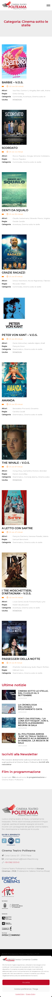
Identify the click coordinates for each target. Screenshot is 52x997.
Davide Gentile (19, 221)
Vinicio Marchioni (20, 281)
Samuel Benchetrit (20, 539)
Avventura (27, 97)
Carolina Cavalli (19, 412)
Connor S (25, 90)
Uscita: (5, 100)
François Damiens (20, 536)
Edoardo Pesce (36, 218)
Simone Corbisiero (41, 156)
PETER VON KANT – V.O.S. (19, 335)
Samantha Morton (31, 471)
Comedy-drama (30, 477)
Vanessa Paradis (35, 536)
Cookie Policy (20, 994)
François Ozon (19, 346)
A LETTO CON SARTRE (17, 528)
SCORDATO (10, 148)
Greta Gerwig (18, 94)
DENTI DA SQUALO (15, 210)
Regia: (4, 94)
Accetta (26, 982)
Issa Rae (16, 90)
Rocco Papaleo (19, 156)
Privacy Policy (30, 994)
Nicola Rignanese (35, 281)
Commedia (17, 97)
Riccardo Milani (19, 284)
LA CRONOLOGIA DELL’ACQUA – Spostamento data (30, 707)
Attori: (4, 90)
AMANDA (8, 400)
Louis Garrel (18, 602)
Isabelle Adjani (34, 343)
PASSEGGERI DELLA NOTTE (21, 659)
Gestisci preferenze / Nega (26, 989)
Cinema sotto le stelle (32, 162)
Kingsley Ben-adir (36, 90)
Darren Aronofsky (20, 474)
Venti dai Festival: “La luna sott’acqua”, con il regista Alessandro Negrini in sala (33, 721)
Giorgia (30, 156)
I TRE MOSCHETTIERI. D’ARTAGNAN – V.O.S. (17, 592)
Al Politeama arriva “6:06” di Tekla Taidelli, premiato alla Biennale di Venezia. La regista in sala (33, 738)
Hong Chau (17, 471)
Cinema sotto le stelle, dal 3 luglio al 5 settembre (33, 693)
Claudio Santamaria (21, 218)
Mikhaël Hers (18, 670)
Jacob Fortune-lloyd (31, 602)
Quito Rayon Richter (40, 667)
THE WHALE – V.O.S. (16, 462)
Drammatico (18, 349)
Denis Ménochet (20, 343)
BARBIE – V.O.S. (12, 82)
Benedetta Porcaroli (21, 408)
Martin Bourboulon (21, 605)
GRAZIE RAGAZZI (13, 272)
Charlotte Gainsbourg (22, 667)
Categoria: (6, 97)
